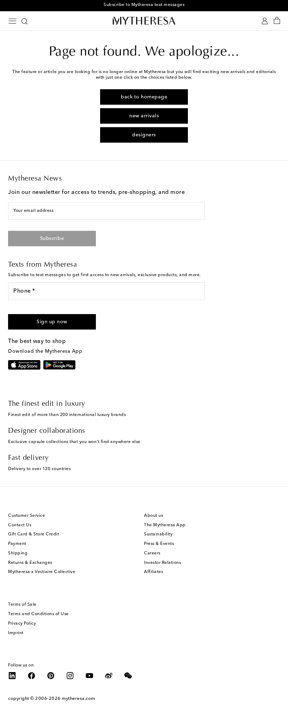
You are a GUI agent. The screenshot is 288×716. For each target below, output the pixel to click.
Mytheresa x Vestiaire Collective (41, 572)
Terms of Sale (22, 605)
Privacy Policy (22, 623)
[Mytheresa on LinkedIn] (12, 675)
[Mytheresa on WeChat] (128, 675)
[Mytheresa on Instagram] (70, 675)
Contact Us (19, 525)
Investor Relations (162, 563)
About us (153, 516)
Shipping (17, 553)
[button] (52, 322)
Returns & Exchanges (30, 563)
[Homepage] (144, 21)
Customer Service (26, 516)
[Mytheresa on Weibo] (109, 675)
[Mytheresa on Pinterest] (51, 675)
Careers (152, 553)
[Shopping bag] (277, 21)
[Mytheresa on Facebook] (31, 675)
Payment (17, 544)
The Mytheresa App (165, 525)
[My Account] (264, 21)
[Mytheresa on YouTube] (89, 675)
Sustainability (158, 534)
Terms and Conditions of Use (38, 614)
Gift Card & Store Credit (33, 534)
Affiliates (153, 572)
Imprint (16, 633)
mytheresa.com (78, 698)
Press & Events (159, 544)
